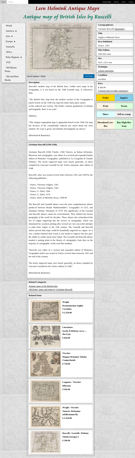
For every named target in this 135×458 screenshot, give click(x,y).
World (8, 25)
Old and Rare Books (12, 78)
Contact (131, 2)
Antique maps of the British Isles (43, 286)
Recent (116, 2)
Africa (8, 52)
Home (3, 2)
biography (119, 29)
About (124, 2)
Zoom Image (89, 76)
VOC (8, 62)
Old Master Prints (11, 69)
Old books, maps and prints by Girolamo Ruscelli (50, 289)
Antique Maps (106, 2)
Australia (10, 46)
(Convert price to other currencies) (113, 90)
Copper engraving (106, 70)
